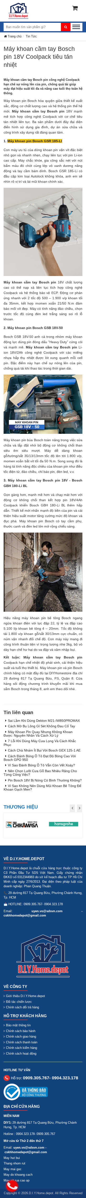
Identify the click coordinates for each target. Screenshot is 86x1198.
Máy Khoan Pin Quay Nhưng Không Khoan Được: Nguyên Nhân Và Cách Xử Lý (38, 733)
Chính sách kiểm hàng (21, 1048)
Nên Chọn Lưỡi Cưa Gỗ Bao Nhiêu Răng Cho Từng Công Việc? (40, 772)
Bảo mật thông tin (18, 1025)
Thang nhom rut (14, 1163)
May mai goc (13, 1169)
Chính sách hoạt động (21, 1053)
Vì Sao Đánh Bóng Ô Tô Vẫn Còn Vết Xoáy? (41, 765)
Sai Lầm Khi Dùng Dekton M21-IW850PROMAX (44, 720)
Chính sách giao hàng (21, 1036)
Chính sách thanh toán (21, 1042)
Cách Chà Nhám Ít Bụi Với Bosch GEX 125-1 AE (44, 750)
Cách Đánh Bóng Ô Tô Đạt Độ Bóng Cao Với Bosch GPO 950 (40, 758)
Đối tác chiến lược (19, 1002)
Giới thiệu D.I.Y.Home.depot (25, 996)
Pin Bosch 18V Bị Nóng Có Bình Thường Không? (45, 780)
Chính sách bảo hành (20, 1031)
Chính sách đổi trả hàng (22, 1007)
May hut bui (12, 1158)
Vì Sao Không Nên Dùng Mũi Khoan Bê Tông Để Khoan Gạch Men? (42, 787)
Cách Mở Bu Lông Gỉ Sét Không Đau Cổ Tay (41, 726)
